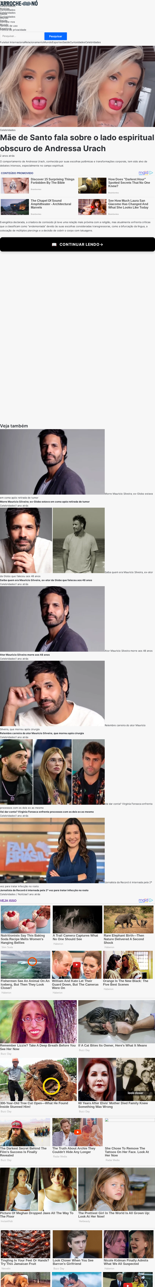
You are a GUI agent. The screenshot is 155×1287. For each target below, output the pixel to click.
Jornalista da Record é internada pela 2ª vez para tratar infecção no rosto (44, 867)
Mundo (4, 24)
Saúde (3, 20)
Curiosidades (7, 16)
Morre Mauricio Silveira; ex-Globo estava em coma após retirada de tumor (45, 478)
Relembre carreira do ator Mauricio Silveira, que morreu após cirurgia (42, 710)
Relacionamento (34, 42)
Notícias (4, 8)
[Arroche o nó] (19, 4)
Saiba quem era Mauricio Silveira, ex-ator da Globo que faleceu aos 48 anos (46, 557)
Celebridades (8, 12)
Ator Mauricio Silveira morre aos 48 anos (129, 627)
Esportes (57, 42)
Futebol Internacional (12, 42)
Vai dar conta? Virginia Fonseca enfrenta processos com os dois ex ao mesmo (47, 789)
